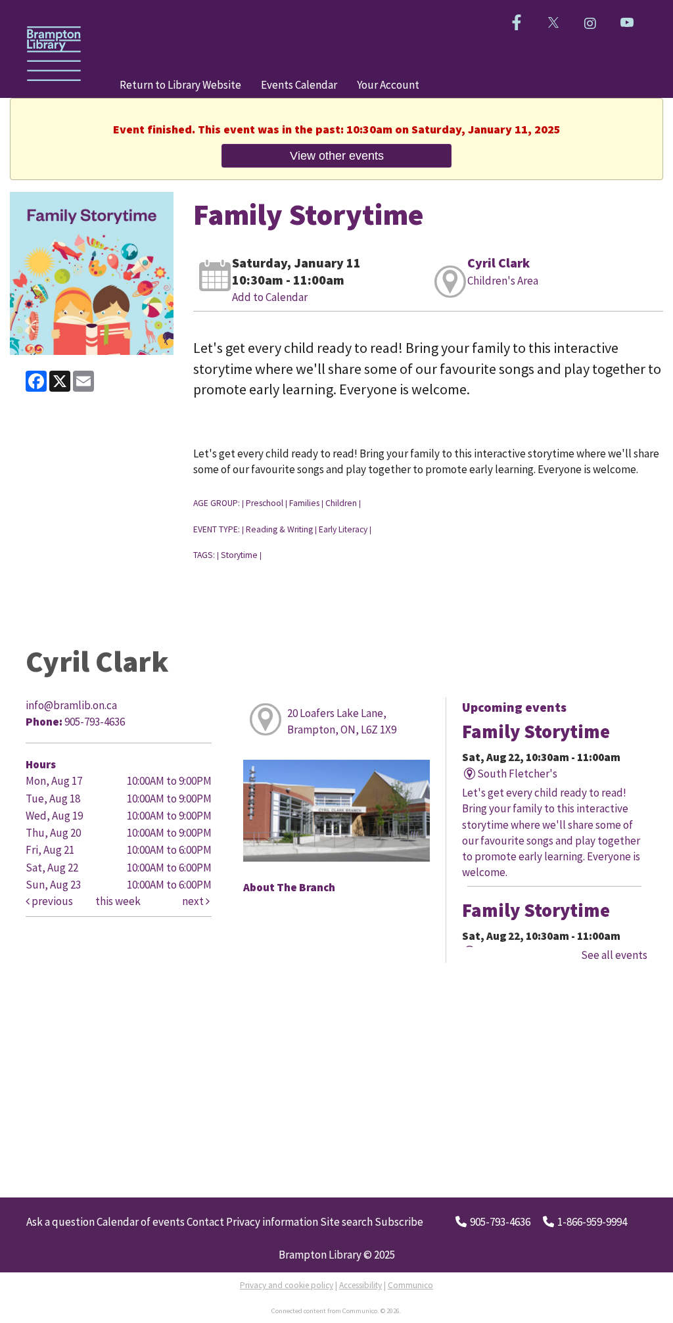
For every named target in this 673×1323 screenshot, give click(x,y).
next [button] (194, 901)
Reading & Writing (279, 529)
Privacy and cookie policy (286, 1285)
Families (304, 503)
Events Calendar (299, 85)
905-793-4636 (500, 1222)
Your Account (388, 85)
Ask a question (60, 1222)
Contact (205, 1222)
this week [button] (118, 901)
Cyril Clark (498, 262)
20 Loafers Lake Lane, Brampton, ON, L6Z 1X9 (341, 721)
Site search (346, 1222)
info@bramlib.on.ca (71, 705)
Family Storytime (536, 731)
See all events (614, 955)
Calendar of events (141, 1222)
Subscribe (399, 1222)
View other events (337, 155)
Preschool (264, 503)
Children (341, 503)
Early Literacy (343, 529)
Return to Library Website (180, 85)
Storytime (239, 555)
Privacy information (272, 1222)
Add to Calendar (270, 297)
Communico (410, 1285)
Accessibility (360, 1285)
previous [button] (51, 901)
